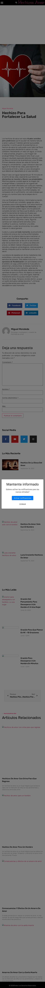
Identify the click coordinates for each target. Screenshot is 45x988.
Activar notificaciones (22, 498)
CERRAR (22, 504)
